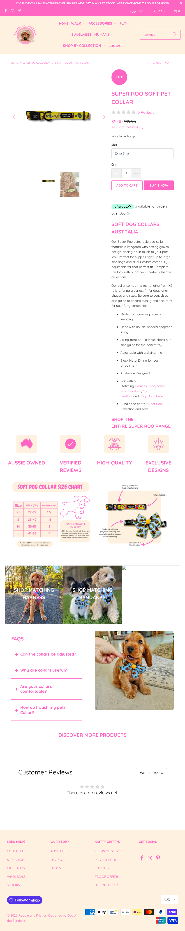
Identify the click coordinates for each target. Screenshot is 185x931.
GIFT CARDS (16, 868)
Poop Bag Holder (152, 396)
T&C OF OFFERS (107, 877)
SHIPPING (102, 868)
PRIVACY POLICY (107, 860)
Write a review (151, 772)
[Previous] (14, 117)
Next (168, 62)
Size (114, 144)
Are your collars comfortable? (36, 689)
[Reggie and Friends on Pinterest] (19, 11)
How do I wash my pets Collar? (43, 710)
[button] (78, 23)
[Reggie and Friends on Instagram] (12, 11)
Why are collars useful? (43, 670)
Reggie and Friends (32, 915)
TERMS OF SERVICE (109, 851)
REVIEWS (57, 860)
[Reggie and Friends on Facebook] (5, 11)
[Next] (103, 117)
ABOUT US (58, 851)
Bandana (134, 391)
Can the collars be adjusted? (48, 654)
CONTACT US (16, 851)
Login (161, 11)
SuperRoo (154, 404)
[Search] (174, 35)
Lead (151, 386)
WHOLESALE (16, 877)
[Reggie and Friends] (25, 35)
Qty (114, 164)
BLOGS (56, 868)
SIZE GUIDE (15, 860)
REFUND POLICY (107, 885)
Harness (141, 386)
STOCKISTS (15, 885)
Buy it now (159, 185)
